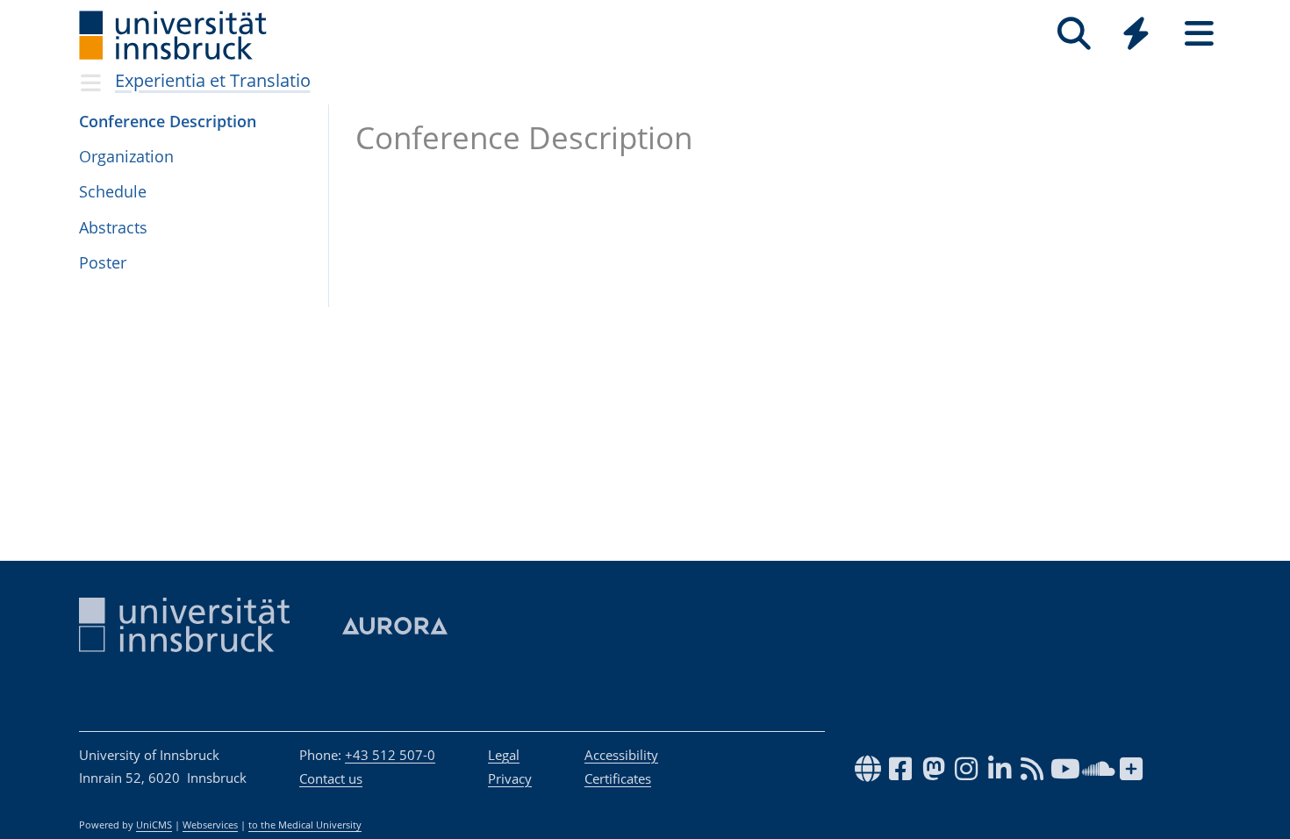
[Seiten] (1199, 33)
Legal (504, 755)
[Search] (1074, 33)
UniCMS (154, 825)
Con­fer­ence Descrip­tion (167, 121)
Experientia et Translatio (213, 80)
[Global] (1136, 35)
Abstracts (113, 227)
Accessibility (621, 755)
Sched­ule (113, 191)
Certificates (617, 778)
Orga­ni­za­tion (126, 156)
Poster (102, 262)
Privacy (510, 778)
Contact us (330, 778)
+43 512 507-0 (390, 755)
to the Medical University (305, 825)
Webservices (210, 825)
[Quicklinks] (1136, 33)
